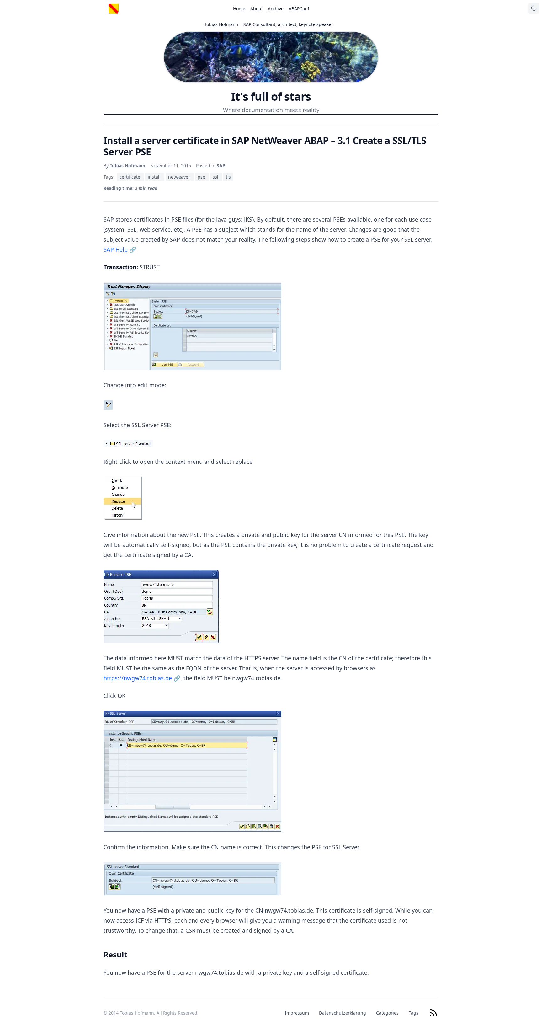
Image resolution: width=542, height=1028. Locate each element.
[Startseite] (114, 9)
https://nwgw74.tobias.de (142, 678)
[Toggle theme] (533, 8)
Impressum (297, 1013)
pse (202, 177)
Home (239, 9)
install (155, 177)
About (256, 9)
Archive (276, 9)
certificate (130, 177)
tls (228, 177)
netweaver (179, 177)
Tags (413, 1013)
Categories (387, 1013)
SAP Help (120, 249)
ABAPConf (299, 9)
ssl (216, 177)
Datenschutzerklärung (342, 1013)
